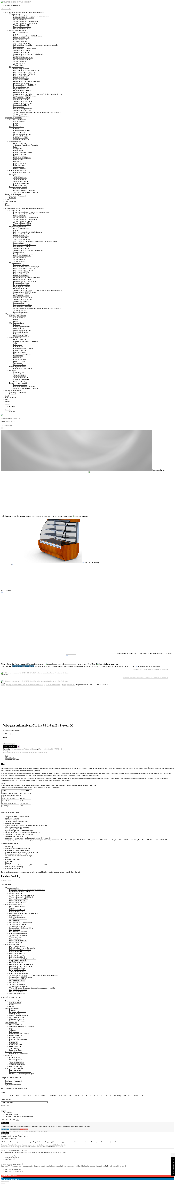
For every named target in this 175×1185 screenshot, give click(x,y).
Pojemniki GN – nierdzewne (22, 172)
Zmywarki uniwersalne (20, 181)
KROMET (68, 1096)
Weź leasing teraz (10, 746)
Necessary (4, 1145)
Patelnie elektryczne (19, 154)
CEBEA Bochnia (39, 1096)
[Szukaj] (2, 428)
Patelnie (15, 123)
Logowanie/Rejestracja (12, 5)
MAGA (88, 1096)
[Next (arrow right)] (4, 1183)
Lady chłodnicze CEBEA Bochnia (24, 72)
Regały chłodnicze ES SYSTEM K (24, 85)
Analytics (11, 1145)
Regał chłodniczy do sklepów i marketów (26, 81)
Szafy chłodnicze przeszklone (22, 103)
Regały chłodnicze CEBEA (22, 83)
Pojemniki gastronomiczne (17, 170)
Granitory (16, 34)
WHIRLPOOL (138, 1096)
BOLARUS (27, 1096)
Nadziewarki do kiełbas (20, 136)
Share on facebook (9, 752)
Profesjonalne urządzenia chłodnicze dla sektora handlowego (24, 12)
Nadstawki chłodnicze (20, 41)
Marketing (17, 1145)
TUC (18, 1120)
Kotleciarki (16, 129)
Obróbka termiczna (15, 141)
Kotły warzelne (18, 150)
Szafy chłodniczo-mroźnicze (22, 110)
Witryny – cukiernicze (20, 114)
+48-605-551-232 (15, 418)
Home (3, 685)
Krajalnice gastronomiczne (21, 130)
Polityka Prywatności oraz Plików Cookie (19, 1116)
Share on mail (42, 752)
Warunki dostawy (10, 758)
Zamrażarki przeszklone (21, 116)
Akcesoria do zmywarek (21, 183)
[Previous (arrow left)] (2, 1183)
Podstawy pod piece (19, 163)
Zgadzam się (5, 1129)
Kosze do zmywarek (19, 185)
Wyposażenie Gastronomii (13, 118)
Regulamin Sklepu (12, 1114)
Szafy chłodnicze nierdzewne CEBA (21, 928)
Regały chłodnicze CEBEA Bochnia (21, 964)
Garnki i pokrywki (19, 121)
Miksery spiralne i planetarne (22, 134)
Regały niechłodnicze (20, 92)
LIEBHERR (79, 1096)
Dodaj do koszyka (9, 744)
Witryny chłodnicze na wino (22, 59)
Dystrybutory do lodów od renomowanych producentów (31, 16)
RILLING (127, 1096)
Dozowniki (12, 198)
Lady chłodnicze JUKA (21, 39)
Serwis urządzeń (10, 201)
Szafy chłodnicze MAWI (21, 99)
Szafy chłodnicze (18, 47)
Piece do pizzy (18, 159)
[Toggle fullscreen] (6, 1181)
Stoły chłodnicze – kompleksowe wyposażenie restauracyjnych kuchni (35, 45)
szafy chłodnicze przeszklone (18, 973)
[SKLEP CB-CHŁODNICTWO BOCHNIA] (16, 2)
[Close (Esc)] (2, 1181)
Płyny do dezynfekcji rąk (13, 1085)
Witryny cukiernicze (19, 19)
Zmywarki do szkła (19, 179)
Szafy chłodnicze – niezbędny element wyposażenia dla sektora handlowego (37, 94)
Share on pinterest (32, 752)
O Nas (7, 199)
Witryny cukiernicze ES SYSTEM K (25, 23)
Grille (15, 147)
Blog (6, 203)
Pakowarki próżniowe (20, 189)
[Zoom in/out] (8, 1181)
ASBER (10, 1096)
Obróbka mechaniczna (16, 127)
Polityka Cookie (42, 1131)
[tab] (89, 756)
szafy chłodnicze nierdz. (17, 971)
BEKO (18, 1096)
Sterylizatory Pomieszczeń (17, 196)
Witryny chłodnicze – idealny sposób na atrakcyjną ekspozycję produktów (37, 112)
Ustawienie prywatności (28, 1131)
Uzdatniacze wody (19, 176)
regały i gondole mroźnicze (18, 961)
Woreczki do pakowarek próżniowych (25, 192)
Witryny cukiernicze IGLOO (22, 25)
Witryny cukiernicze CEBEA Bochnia (25, 21)
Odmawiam (24, 1129)
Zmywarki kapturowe (20, 178)
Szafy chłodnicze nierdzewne (22, 101)
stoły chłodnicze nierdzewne (18, 919)
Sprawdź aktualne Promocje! (23, 666)
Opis (6, 756)
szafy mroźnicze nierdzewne (18, 933)
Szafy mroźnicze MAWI (21, 105)
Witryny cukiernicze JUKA (22, 27)
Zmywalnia (13, 174)
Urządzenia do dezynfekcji (13, 194)
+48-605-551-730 (10, 422)
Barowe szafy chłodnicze (21, 32)
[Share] (4, 1181)
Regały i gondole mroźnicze (22, 90)
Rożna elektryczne (19, 165)
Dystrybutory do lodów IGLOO (23, 18)
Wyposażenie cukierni (16, 14)
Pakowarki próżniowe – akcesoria (24, 190)
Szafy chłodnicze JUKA (21, 52)
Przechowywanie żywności (18, 187)
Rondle (15, 125)
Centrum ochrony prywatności (11, 1131)
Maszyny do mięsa (19, 132)
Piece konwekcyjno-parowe (22, 158)
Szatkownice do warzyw (21, 139)
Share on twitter (20, 752)
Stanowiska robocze (19, 169)
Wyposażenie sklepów (16, 67)
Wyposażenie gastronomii (17, 30)
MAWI (96, 1096)
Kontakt (7, 205)
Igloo (60, 1096)
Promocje (8, 404)
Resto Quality (117, 1096)
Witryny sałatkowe (19, 65)
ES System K (52, 1096)
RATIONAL (105, 1096)
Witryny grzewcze (19, 63)
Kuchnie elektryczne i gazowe (23, 152)
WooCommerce (6, 1164)
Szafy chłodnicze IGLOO (21, 50)
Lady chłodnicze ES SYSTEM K (24, 74)
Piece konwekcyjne (19, 156)
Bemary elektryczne (19, 143)
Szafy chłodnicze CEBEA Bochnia (24, 48)
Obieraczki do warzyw (20, 138)
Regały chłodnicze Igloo (21, 87)
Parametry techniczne (12, 760)
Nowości (8, 410)
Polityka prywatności (48, 1145)
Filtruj (3, 1111)
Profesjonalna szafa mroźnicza (23, 58)
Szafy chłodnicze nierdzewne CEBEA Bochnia (28, 54)
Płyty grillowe (17, 161)
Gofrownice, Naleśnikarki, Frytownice (25, 145)
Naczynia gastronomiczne (17, 119)
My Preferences (15, 1129)
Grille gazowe (17, 149)
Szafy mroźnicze (18, 56)
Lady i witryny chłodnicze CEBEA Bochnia (27, 36)
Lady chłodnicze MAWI (21, 79)
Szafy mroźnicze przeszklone (22, 108)
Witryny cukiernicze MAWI (22, 28)
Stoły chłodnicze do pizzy (21, 43)
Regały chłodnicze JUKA (21, 88)
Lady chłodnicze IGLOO (21, 38)
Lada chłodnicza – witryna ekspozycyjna (26, 70)
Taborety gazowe (18, 167)
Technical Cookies (7, 1150)
